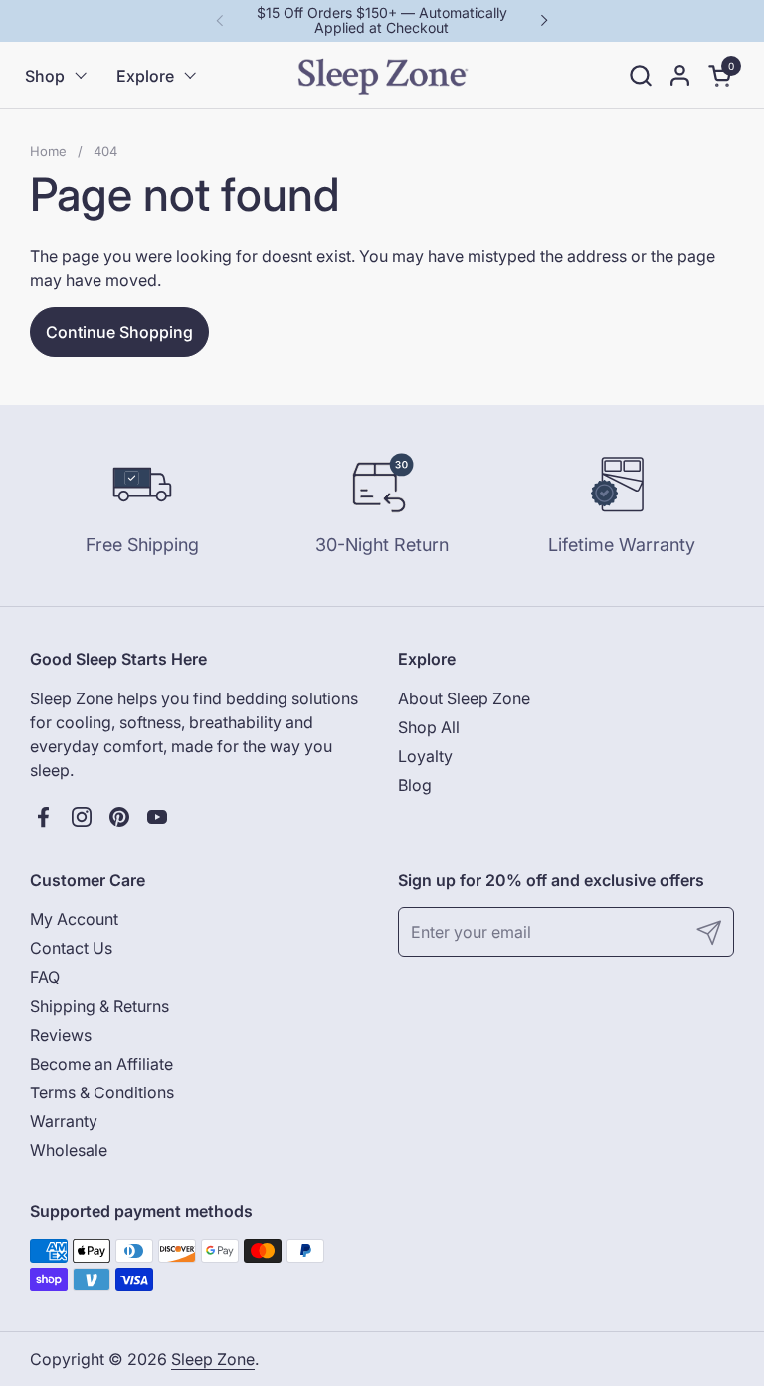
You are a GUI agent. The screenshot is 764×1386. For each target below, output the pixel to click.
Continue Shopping (119, 332)
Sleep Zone (213, 1359)
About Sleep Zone (464, 698)
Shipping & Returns (99, 1006)
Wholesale (68, 1150)
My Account (74, 919)
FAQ (45, 977)
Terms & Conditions (102, 1092)
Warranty (63, 1121)
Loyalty (425, 756)
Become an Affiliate (101, 1064)
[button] (640, 75)
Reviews (61, 1035)
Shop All (429, 727)
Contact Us (71, 948)
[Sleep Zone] (382, 75)
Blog (415, 785)
